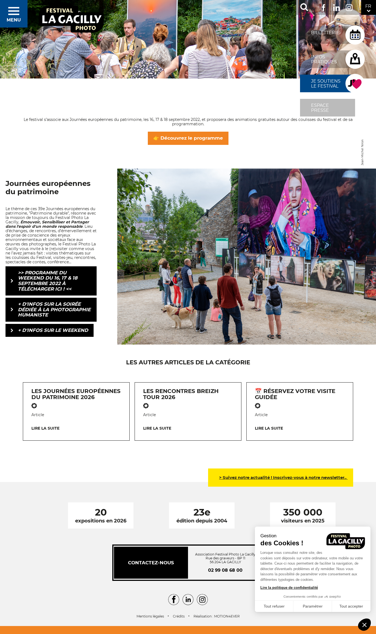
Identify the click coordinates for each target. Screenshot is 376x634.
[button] (364, 624)
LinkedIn (336, 6)
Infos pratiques (324, 59)
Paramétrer (313, 606)
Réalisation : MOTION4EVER (217, 616)
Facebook (323, 6)
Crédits (179, 616)
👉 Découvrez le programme (188, 138)
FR (368, 6)
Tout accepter (351, 606)
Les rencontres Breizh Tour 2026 (181, 394)
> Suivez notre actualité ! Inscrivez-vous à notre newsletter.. (283, 477)
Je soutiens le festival (325, 83)
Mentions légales (150, 616)
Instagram (349, 6)
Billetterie (325, 32)
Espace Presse (320, 108)
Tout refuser (274, 606)
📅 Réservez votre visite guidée (295, 394)
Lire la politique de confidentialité (289, 588)
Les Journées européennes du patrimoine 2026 (76, 394)
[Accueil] (71, 19)
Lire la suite (45, 428)
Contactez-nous (151, 562)
